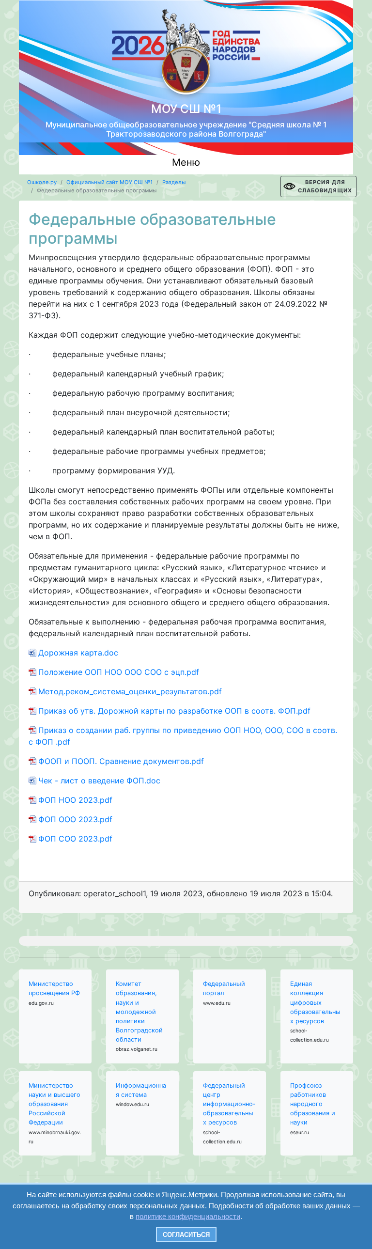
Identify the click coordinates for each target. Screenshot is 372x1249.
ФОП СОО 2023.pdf (75, 838)
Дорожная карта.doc (78, 652)
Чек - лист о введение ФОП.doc (99, 780)
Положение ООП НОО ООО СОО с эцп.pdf (118, 672)
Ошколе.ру (42, 182)
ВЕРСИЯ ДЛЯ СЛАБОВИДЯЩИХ (325, 186)
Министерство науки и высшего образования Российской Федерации (54, 1104)
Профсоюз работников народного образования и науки (312, 1104)
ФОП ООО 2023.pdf (75, 819)
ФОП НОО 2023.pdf (75, 800)
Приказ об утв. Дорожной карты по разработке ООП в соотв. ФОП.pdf (174, 711)
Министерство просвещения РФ (54, 988)
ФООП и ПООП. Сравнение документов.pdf (121, 761)
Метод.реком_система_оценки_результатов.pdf (130, 691)
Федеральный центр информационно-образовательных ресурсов (229, 1104)
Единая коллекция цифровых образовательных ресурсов (315, 1002)
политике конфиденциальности (188, 1216)
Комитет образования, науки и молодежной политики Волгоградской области (139, 1011)
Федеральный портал (224, 988)
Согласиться (186, 1234)
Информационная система (141, 1090)
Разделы (174, 182)
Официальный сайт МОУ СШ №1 (109, 182)
